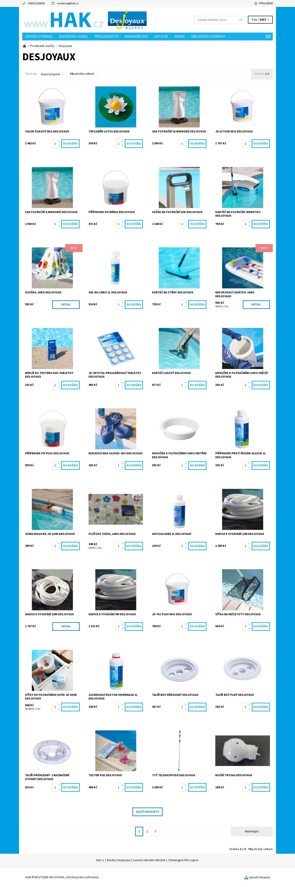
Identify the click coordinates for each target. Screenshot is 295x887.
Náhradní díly (136, 36)
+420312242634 (35, 3)
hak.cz (100, 860)
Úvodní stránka (38, 36)
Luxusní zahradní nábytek (149, 860)
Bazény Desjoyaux (118, 860)
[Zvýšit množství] (59, 141)
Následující (252, 831)
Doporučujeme (50, 74)
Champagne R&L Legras (183, 860)
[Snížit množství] (59, 146)
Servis (179, 36)
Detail (66, 305)
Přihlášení (266, 3)
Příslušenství (106, 36)
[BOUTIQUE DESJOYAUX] (85, 19)
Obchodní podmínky (208, 36)
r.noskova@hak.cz (67, 3)
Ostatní (161, 36)
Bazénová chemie (73, 36)
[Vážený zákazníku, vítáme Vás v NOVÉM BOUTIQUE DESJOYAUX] (25, 46)
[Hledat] (241, 20)
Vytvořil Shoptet (259, 877)
